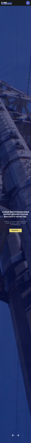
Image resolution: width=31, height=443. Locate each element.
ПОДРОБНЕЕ (14, 230)
